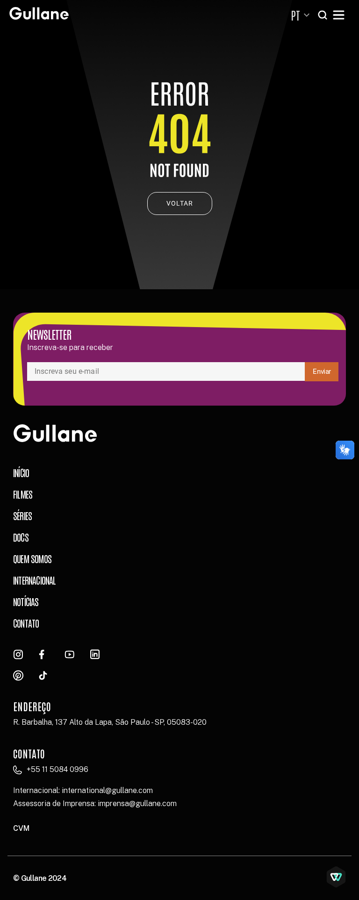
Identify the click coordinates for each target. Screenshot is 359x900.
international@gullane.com (107, 790)
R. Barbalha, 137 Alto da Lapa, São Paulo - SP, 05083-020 (110, 722)
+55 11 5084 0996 (57, 769)
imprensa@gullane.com (137, 803)
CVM (21, 828)
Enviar (322, 371)
